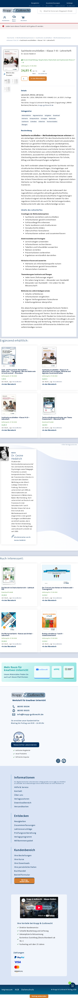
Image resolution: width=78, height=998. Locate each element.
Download (56, 115)
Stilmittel (42, 121)
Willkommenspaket (23, 840)
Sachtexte (25, 121)
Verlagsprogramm (23, 836)
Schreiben (33, 121)
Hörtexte (25, 118)
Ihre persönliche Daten (25, 867)
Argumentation (38, 115)
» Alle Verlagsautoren (69, 445)
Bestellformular (22, 874)
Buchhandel (20, 871)
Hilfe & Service (21, 787)
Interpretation (34, 118)
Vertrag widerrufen (24, 881)
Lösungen (44, 118)
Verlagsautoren (21, 798)
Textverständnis (52, 121)
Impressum (7, 989)
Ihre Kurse (19, 859)
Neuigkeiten (35, 3)
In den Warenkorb (38, 78)
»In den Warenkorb (9, 384)
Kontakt (18, 791)
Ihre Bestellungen (23, 855)
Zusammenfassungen (53, 3)
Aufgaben (48, 115)
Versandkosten (42, 73)
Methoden (52, 118)
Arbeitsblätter (26, 115)
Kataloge (70, 3)
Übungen (24, 124)
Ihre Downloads (22, 863)
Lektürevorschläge (23, 829)
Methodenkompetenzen (25, 38)
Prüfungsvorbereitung (25, 833)
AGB (55, 782)
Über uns (18, 795)
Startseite (10, 38)
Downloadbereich (22, 802)
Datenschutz (27, 989)
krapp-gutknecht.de (45, 105)
